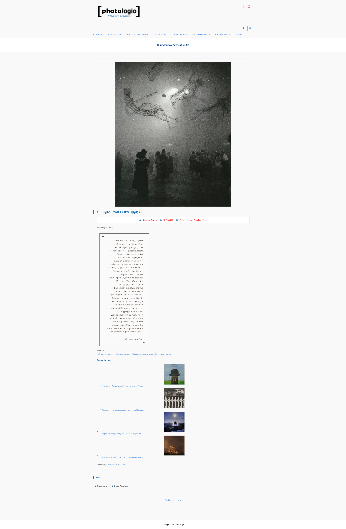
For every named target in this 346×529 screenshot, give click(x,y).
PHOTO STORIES (161, 34)
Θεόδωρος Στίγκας (149, 220)
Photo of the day (186, 220)
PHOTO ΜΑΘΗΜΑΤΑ (201, 34)
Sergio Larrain (102, 486)
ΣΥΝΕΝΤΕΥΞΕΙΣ (115, 34)
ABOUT (238, 34)
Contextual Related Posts (117, 465)
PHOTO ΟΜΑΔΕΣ (222, 34)
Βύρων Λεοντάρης (121, 486)
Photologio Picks (200, 220)
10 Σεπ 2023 (168, 220)
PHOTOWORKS (180, 34)
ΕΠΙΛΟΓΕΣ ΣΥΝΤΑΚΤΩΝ (137, 34)
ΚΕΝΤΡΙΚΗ (98, 34)
